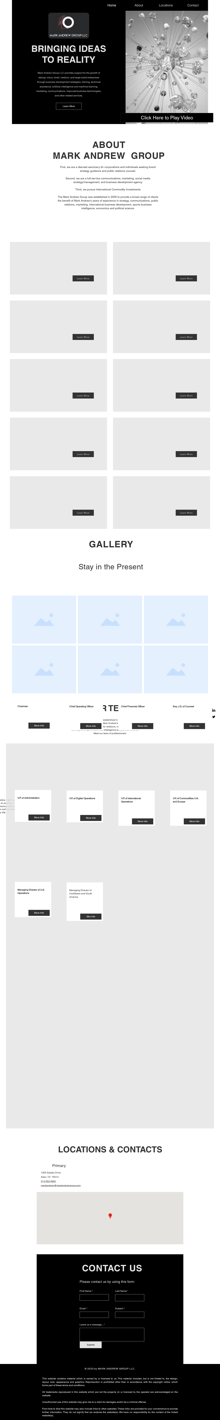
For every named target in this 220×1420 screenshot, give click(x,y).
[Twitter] (214, 717)
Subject (119, 1308)
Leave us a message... (91, 1324)
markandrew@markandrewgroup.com (61, 1185)
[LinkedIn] (214, 710)
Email (83, 1308)
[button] (39, 726)
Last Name (121, 1291)
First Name (85, 1291)
